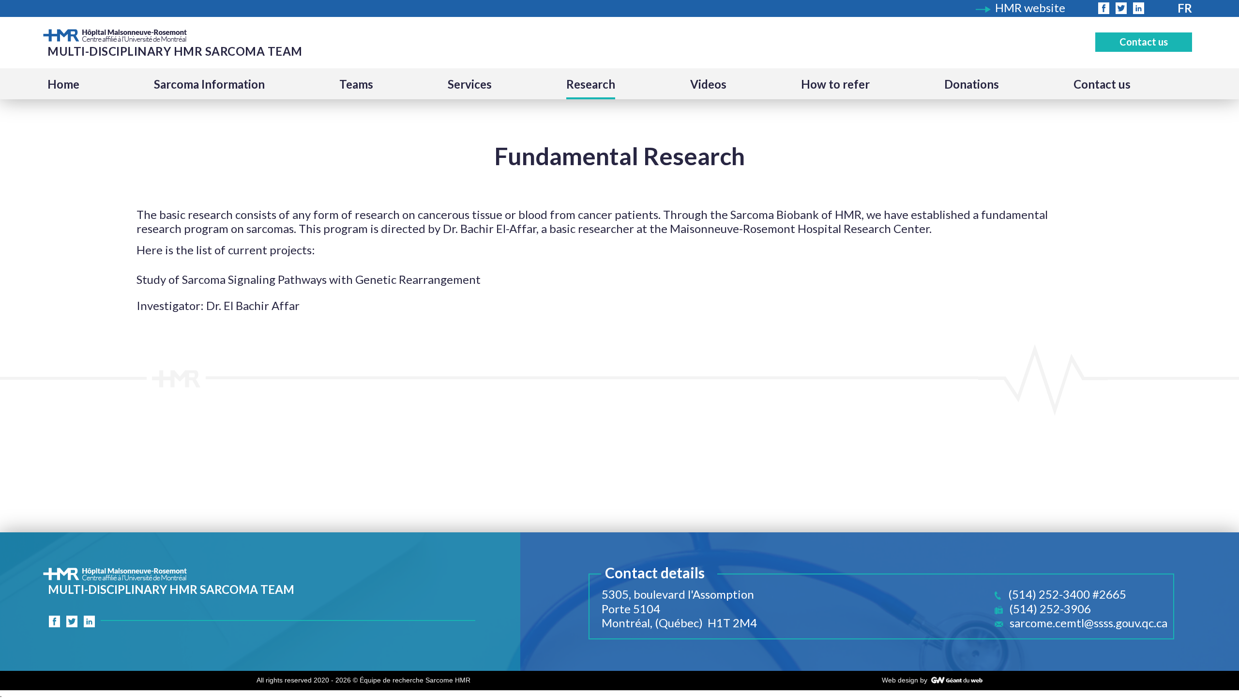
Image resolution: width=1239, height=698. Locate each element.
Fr (1185, 8)
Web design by (904, 680)
